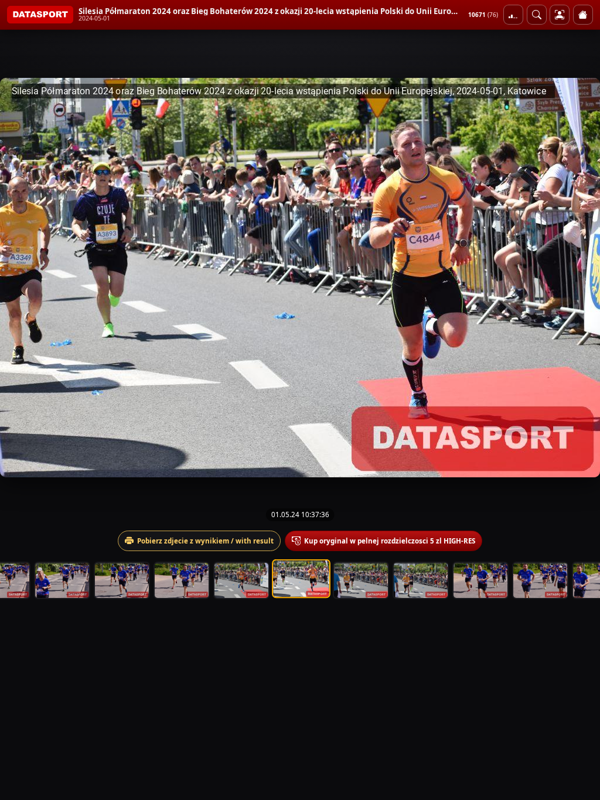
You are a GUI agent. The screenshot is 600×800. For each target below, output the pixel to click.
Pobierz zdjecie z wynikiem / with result (205, 540)
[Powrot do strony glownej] (583, 15)
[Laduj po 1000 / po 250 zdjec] (513, 15)
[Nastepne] (580, 277)
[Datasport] (40, 14)
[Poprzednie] (19, 277)
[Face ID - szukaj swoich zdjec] (537, 15)
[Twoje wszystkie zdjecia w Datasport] (560, 15)
